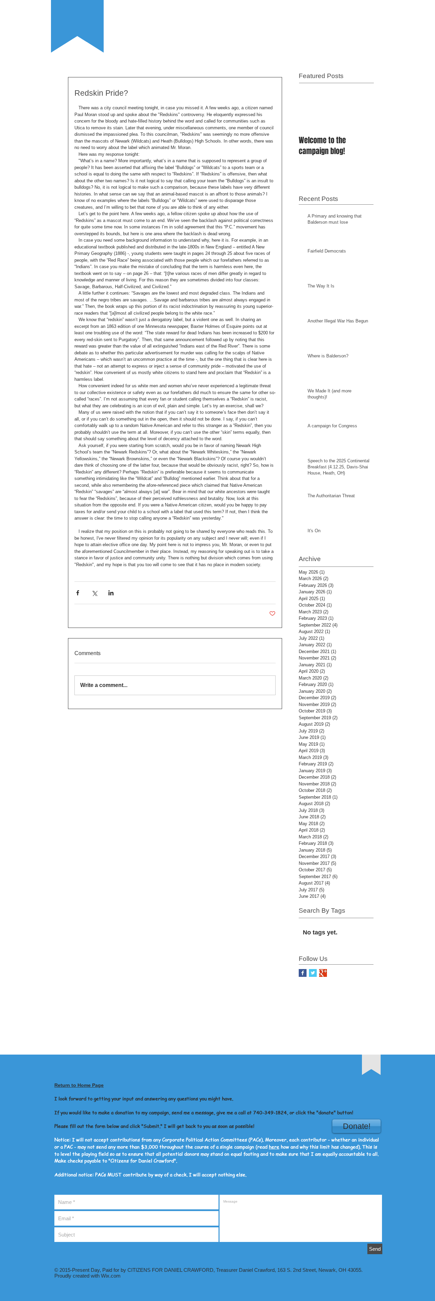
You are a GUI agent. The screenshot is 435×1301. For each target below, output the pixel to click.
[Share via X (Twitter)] (94, 593)
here (274, 1146)
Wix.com (110, 1276)
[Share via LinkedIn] (111, 593)
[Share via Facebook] (77, 593)
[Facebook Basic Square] (303, 973)
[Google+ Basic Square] (323, 973)
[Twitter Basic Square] (313, 973)
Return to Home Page (79, 1085)
